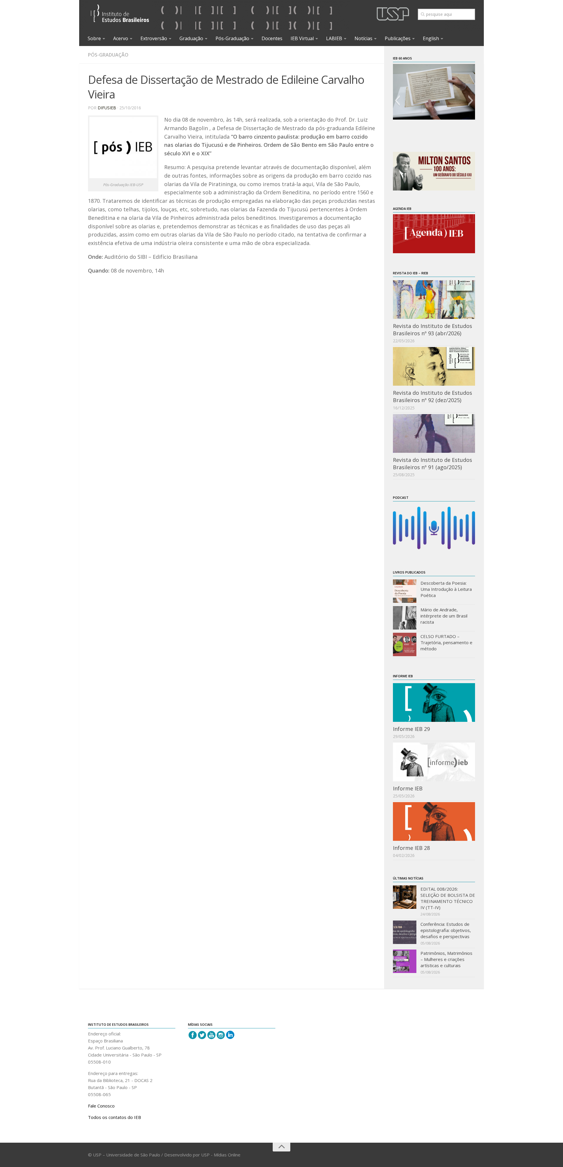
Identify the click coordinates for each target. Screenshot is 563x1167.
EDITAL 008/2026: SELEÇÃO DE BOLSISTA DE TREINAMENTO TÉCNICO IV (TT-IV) (447, 898)
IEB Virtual (302, 38)
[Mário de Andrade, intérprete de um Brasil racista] (404, 618)
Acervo (120, 38)
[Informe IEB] (434, 762)
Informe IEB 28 (411, 847)
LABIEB (334, 38)
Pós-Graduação (232, 38)
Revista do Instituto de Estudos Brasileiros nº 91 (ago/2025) (432, 463)
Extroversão (153, 38)
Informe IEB (408, 788)
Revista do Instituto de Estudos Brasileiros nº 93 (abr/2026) (432, 329)
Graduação (191, 38)
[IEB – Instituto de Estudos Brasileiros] (120, 15)
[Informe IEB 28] (434, 821)
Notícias (363, 38)
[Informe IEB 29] (434, 702)
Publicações (398, 38)
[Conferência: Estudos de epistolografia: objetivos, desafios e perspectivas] (404, 932)
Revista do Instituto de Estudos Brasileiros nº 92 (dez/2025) (432, 396)
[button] (397, 100)
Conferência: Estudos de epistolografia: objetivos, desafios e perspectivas (445, 930)
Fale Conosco (101, 1106)
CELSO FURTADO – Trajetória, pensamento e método (446, 642)
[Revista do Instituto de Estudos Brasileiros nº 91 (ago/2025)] (434, 433)
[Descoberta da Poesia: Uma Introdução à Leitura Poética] (404, 591)
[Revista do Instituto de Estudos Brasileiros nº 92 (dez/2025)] (434, 366)
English (431, 38)
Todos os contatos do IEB (114, 1117)
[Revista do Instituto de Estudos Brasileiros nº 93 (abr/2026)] (434, 299)
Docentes (272, 38)
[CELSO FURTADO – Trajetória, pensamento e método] (404, 644)
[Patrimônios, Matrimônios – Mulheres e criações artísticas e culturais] (404, 961)
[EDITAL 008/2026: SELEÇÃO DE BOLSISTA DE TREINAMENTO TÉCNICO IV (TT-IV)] (404, 897)
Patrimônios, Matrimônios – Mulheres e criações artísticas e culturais (446, 959)
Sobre (94, 38)
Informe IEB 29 (411, 728)
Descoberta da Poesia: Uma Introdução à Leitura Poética (446, 589)
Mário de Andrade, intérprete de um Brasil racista (443, 616)
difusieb (107, 107)
